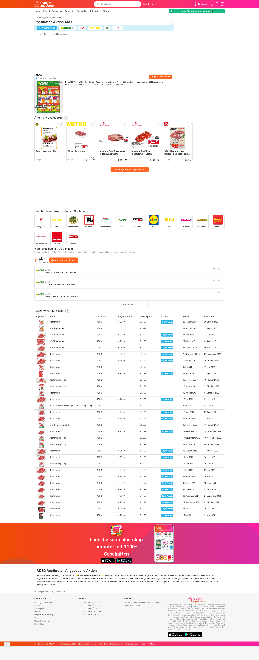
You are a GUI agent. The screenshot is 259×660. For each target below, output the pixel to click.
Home (37, 11)
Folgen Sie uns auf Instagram (90, 608)
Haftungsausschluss (85, 644)
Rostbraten (56, 18)
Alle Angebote (44, 18)
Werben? (37, 606)
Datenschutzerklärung (132, 644)
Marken (37, 612)
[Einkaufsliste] (222, 4)
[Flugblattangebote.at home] (44, 4)
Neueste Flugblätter (52, 11)
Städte (106, 11)
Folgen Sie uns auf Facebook (90, 605)
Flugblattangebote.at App (44, 615)
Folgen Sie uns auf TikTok (89, 614)
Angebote (69, 11)
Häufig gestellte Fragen (43, 603)
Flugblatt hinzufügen (42, 621)
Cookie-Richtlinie (148, 644)
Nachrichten (39, 624)
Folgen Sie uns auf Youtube (90, 611)
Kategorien (95, 11)
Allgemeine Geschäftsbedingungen (108, 644)
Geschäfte (82, 11)
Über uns (37, 618)
